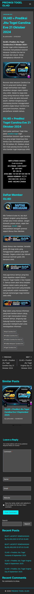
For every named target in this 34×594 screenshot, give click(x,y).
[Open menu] (30, 3)
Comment (8, 452)
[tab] (13, 425)
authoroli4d (8, 36)
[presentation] (17, 395)
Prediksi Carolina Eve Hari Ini (13, 339)
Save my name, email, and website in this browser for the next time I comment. (18, 505)
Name (7, 479)
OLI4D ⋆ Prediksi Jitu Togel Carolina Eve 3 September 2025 (17, 412)
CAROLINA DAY (7, 14)
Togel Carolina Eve (10, 347)
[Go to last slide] (5, 404)
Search (5, 520)
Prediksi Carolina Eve (10, 335)
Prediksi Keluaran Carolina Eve (13, 343)
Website (7, 498)
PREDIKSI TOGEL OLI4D (20, 591)
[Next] (28, 404)
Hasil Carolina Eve (10, 331)
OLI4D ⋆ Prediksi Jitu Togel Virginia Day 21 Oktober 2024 (25, 362)
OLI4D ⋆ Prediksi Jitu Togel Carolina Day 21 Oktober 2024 (8, 362)
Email (6, 488)
